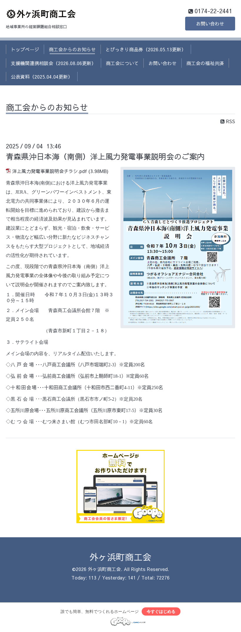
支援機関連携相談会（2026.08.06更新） (53, 63)
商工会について (122, 63)
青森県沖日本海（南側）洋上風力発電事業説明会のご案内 (105, 156)
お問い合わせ (210, 23)
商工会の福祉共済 (205, 63)
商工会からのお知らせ (72, 49)
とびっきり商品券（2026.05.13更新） (146, 49)
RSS (230, 121)
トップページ (25, 49)
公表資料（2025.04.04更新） (42, 76)
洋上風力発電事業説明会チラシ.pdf (49, 171)
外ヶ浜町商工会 (120, 557)
